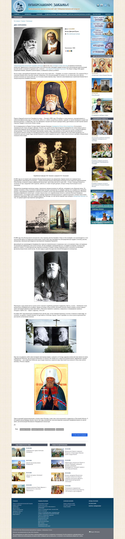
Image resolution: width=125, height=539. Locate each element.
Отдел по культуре (42, 511)
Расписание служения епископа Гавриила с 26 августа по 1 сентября (101, 139)
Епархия (39, 14)
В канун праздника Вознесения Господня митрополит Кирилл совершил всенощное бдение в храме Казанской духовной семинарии (73, 478)
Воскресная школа (42, 519)
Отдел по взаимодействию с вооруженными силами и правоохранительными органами (48, 513)
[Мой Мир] (71, 50)
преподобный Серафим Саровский (56, 68)
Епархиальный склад (43, 518)
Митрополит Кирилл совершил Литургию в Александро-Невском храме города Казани (74, 453)
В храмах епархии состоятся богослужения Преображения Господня (100, 162)
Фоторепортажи (17, 512)
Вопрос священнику (108, 15)
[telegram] (106, 5)
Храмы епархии (62, 14)
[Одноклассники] (70, 50)
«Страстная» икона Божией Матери (102, 75)
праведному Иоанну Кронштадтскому (62, 126)
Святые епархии (73, 14)
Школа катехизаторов (43, 521)
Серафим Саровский (37, 429)
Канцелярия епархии (43, 503)
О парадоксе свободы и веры (100, 115)
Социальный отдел (42, 505)
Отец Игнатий (95, 95)
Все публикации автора (73, 34)
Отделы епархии (50, 14)
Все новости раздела (80, 434)
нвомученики (60, 429)
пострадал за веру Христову (60, 65)
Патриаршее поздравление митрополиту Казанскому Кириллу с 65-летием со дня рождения (74, 489)
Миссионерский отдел (43, 516)
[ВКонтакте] (68, 50)
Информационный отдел (44, 526)
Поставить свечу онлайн (69, 505)
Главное (16, 14)
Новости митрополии (18, 509)
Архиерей (28, 14)
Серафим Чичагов (25, 429)
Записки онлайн (84, 14)
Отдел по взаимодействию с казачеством (48, 509)
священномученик (50, 429)
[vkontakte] (98, 5)
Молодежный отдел (43, 524)
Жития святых (16, 508)
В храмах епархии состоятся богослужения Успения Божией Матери (100, 185)
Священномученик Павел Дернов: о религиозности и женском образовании (36, 489)
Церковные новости (17, 511)
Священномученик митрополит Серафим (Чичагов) (28, 65)
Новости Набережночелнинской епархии (23, 503)
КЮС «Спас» (41, 523)
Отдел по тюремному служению (45, 515)
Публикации (29, 21)
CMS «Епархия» (35, 532)
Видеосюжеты (16, 514)
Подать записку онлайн (69, 503)
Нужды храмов (66, 506)
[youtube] (102, 5)
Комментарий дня (17, 505)
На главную (17, 21)
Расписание (97, 14)
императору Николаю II (79, 196)
